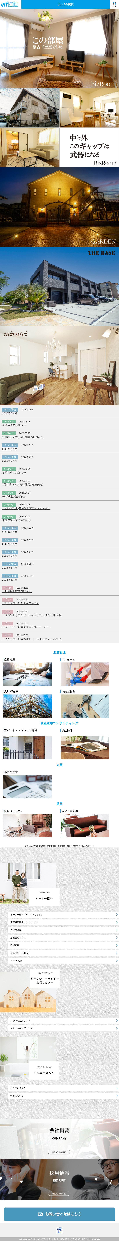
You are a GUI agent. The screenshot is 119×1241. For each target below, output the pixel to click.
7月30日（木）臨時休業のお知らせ (22, 437)
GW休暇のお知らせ (13, 496)
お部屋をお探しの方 (20, 1020)
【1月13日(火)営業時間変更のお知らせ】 (26, 508)
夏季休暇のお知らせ (14, 425)
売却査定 (14, 945)
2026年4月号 (9, 579)
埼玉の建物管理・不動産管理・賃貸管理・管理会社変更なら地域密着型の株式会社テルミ (61, 1239)
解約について (17, 1095)
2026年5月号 (9, 567)
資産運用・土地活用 (20, 953)
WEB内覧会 (16, 960)
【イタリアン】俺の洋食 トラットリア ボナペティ (31, 639)
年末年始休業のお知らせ (16, 520)
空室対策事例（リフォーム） (24, 922)
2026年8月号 (9, 413)
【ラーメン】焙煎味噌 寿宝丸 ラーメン (26, 627)
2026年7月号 (9, 449)
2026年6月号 (9, 460)
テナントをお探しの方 (21, 1028)
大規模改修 (15, 930)
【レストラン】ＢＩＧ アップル (20, 603)
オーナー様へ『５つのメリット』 (26, 914)
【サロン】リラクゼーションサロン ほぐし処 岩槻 (31, 615)
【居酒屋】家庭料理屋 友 (17, 591)
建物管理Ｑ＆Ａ (18, 937)
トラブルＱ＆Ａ (18, 1088)
